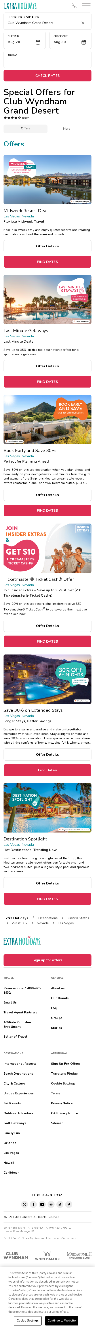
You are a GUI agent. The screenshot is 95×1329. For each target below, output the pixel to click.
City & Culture (14, 1083)
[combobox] (43, 22)
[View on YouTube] (42, 1204)
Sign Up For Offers (65, 1064)
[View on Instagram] (51, 1204)
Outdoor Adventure (18, 1113)
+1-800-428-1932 (47, 1195)
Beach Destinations (18, 1074)
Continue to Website (62, 1321)
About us (58, 988)
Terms (55, 1093)
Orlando (10, 1143)
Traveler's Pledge (64, 1074)
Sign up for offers (47, 960)
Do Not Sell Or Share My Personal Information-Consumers (40, 1238)
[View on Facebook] (33, 1204)
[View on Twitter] (24, 1204)
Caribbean (11, 1173)
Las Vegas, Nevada (19, 216)
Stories (56, 1028)
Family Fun (12, 1133)
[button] (85, 5)
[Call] (74, 5)
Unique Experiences (19, 1093)
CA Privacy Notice (64, 1113)
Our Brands (59, 998)
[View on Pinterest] (68, 1204)
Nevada (43, 923)
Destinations (48, 918)
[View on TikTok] (59, 1204)
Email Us (10, 1002)
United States (78, 918)
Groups (56, 1018)
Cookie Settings (28, 1321)
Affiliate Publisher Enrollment (17, 1024)
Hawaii (9, 1163)
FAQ (54, 1008)
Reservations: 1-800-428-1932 (23, 990)
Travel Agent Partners (20, 1012)
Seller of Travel (15, 1037)
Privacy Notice (61, 1103)
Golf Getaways (15, 1123)
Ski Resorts (12, 1103)
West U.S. (20, 923)
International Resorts (20, 1064)
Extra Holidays (16, 918)
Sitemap (57, 1123)
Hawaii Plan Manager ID (19, 1231)
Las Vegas (66, 923)
